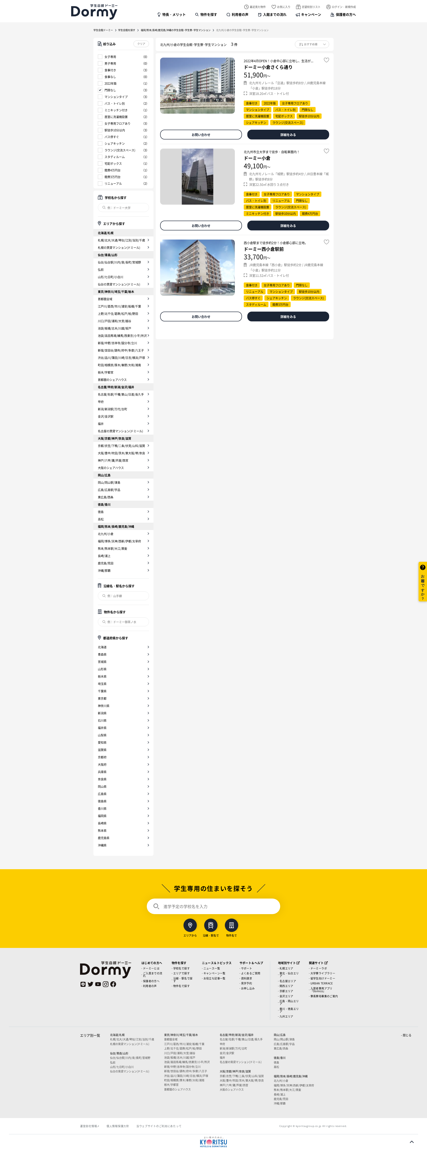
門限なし (110, 90)
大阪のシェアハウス (111, 468)
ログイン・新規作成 (344, 7)
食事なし (110, 77)
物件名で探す (181, 985)
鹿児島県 (103, 838)
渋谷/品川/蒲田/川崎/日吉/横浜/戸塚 (121, 357)
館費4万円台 (113, 170)
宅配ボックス (113, 163)
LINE (83, 984)
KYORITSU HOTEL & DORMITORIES (213, 1142)
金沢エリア (286, 996)
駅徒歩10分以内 (115, 130)
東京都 (102, 698)
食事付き (110, 70)
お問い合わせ (201, 134)
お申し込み (248, 988)
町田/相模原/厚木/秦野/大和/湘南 (119, 365)
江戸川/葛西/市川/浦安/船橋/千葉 (119, 306)
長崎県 (102, 823)
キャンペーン (311, 14)
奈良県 (102, 779)
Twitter (90, 984)
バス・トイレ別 (115, 103)
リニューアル (113, 183)
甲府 (101, 401)
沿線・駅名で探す (183, 979)
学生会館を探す (126, 30)
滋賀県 (102, 750)
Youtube (98, 984)
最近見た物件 (258, 7)
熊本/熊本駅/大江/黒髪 (112, 548)
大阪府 (102, 764)
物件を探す (208, 14)
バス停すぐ (112, 137)
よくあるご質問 (250, 973)
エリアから (190, 935)
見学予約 (246, 983)
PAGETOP (412, 1142)
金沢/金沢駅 (105, 416)
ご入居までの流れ (152, 974)
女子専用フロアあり (118, 123)
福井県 (102, 728)
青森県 (102, 654)
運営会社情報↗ (89, 1126)
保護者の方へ (346, 14)
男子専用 (110, 63)
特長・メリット (174, 14)
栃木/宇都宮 (105, 372)
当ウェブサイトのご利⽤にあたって (159, 1126)
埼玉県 (102, 683)
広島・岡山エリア (289, 1002)
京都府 (102, 757)
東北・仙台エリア (289, 974)
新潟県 (102, 713)
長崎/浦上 (104, 556)
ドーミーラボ (318, 968)
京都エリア (286, 991)
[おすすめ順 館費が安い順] (312, 44)
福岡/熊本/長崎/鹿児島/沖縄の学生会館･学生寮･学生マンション (176, 30)
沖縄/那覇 (104, 570)
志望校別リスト (311, 7)
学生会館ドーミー (103, 30)
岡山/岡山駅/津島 (109, 482)
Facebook (113, 984)
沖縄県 (102, 845)
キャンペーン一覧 (214, 973)
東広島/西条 (105, 497)
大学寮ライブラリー (322, 973)
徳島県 (102, 801)
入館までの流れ (274, 14)
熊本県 (102, 830)
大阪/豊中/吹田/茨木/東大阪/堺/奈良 (121, 453)
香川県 (102, 808)
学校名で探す (181, 968)
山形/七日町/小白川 (110, 277)
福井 (101, 423)
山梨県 (102, 735)
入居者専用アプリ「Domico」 (321, 989)
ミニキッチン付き (116, 110)
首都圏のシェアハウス (112, 379)
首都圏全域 (105, 299)
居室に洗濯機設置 (116, 117)
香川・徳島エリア (289, 1010)
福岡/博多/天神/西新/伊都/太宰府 (119, 541)
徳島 (101, 512)
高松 (101, 519)
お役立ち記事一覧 (214, 978)
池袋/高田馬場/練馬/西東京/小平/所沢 (122, 335)
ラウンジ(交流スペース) (120, 150)
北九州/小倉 (105, 534)
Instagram (106, 984)
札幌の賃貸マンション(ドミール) (119, 247)
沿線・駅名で (211, 935)
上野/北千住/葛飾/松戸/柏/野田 (118, 313)
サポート (246, 968)
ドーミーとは (151, 968)
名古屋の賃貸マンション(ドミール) (120, 431)
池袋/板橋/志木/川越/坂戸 (114, 328)
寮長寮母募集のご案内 (324, 996)
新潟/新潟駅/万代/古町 (112, 409)
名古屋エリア (288, 981)
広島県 (102, 794)
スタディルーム (115, 157)
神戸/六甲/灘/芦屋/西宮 (113, 460)
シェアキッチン (115, 143)
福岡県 (102, 816)
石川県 (102, 720)
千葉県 (102, 691)
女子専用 (110, 56)
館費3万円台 (113, 177)
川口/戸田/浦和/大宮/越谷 (114, 321)
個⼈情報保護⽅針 (118, 1126)
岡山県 (102, 786)
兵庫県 (102, 772)
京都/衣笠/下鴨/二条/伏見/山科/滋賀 (121, 445)
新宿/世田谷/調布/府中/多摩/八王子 (121, 350)
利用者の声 (240, 14)
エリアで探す (181, 973)
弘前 (101, 269)
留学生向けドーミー (322, 978)
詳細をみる (288, 134)
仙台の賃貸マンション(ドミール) (119, 284)
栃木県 (102, 676)
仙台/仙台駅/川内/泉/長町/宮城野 (119, 262)
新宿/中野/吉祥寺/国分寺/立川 (117, 343)
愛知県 (102, 742)
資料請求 (246, 978)
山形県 (102, 669)
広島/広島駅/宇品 (109, 490)
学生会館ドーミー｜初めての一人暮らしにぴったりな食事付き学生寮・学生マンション (94, 12)
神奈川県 (103, 705)
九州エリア (286, 1016)
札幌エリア (286, 968)
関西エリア (286, 985)
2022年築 (111, 83)
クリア (141, 44)
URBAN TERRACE (321, 983)
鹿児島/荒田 (105, 563)
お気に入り (283, 7)
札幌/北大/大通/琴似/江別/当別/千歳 (121, 240)
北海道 (102, 647)
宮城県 (102, 661)
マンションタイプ (116, 97)
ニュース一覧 (211, 968)
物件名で (231, 935)
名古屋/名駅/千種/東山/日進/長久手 (121, 394)
